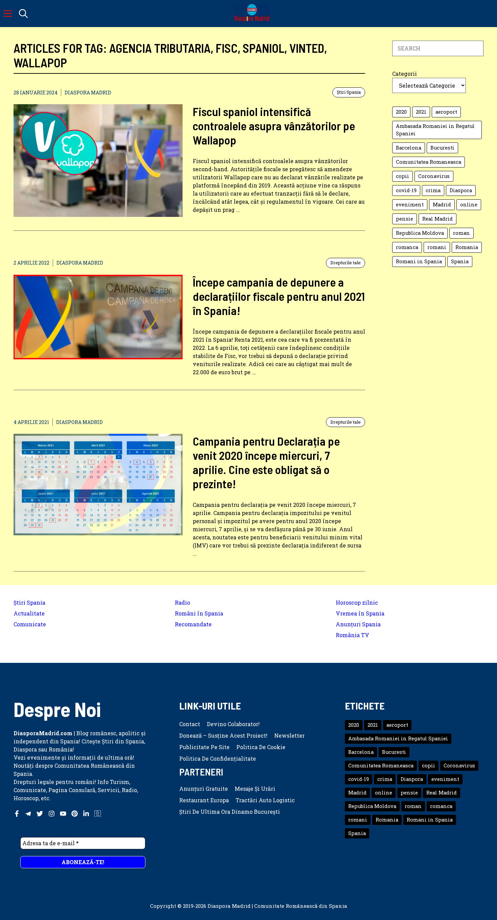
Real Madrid (437, 219)
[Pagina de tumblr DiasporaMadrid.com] (97, 813)
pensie (404, 219)
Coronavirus (434, 176)
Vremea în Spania (360, 613)
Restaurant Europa (204, 800)
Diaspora (461, 190)
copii (402, 176)
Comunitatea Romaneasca (428, 162)
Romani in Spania (419, 261)
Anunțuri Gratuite (203, 788)
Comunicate (30, 624)
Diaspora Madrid (88, 92)
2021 (421, 112)
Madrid (442, 204)
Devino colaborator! (233, 723)
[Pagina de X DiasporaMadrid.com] (40, 813)
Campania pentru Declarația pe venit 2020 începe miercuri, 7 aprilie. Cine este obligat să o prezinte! (266, 462)
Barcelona (408, 147)
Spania (460, 261)
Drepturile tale (345, 263)
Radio (182, 602)
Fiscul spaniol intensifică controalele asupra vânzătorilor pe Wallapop (274, 125)
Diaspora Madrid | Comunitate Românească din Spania (277, 905)
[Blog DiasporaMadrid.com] (252, 13)
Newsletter (289, 735)
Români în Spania (199, 613)
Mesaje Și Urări (255, 788)
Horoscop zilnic (357, 602)
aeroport (446, 112)
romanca (407, 247)
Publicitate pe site (204, 746)
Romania (466, 247)
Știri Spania (349, 92)
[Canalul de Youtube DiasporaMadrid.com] (63, 813)
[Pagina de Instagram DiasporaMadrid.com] (51, 813)
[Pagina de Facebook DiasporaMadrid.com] (17, 813)
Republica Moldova (420, 233)
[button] (23, 13)
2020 (401, 112)
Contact (189, 723)
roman (461, 233)
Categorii (404, 73)
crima (433, 190)
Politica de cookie (260, 746)
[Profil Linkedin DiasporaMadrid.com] (86, 813)
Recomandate (193, 624)
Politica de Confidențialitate (217, 758)
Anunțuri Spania (358, 624)
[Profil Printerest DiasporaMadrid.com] (74, 813)
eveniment (410, 204)
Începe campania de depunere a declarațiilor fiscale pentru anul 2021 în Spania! (279, 296)
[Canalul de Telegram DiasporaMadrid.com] (28, 813)
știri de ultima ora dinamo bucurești (229, 811)
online (468, 204)
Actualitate (29, 613)
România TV (352, 634)
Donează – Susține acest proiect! (223, 735)
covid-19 (406, 190)
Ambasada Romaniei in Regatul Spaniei (435, 130)
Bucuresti (442, 147)
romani (436, 247)
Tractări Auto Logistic (265, 800)
